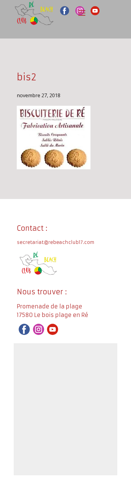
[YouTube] (95, 10)
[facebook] (64, 10)
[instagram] (38, 329)
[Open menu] (81, 13)
